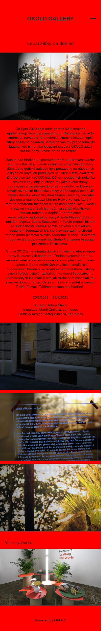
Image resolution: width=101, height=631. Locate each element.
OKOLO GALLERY (50, 18)
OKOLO (60, 620)
